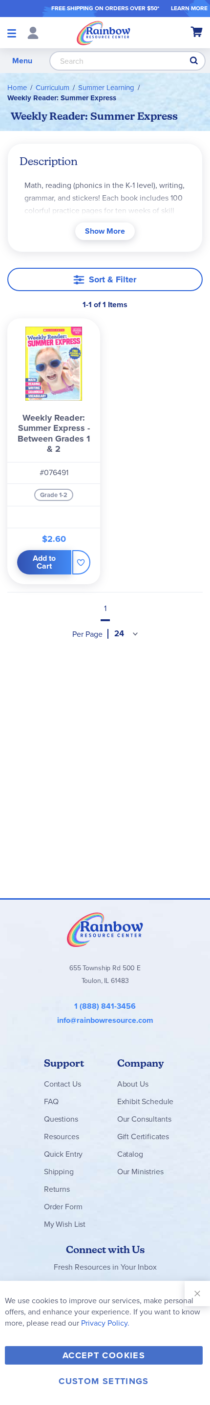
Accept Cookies (104, 1355)
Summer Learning (106, 87)
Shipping (59, 1171)
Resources (61, 1136)
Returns (57, 1189)
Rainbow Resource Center (105, 929)
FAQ (51, 1101)
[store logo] (103, 32)
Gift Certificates (143, 1136)
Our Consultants (144, 1119)
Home (17, 87)
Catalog (130, 1154)
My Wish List (64, 1224)
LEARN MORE (189, 8)
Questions (61, 1119)
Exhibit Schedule (145, 1101)
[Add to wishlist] (81, 562)
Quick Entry (63, 1154)
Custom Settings (103, 1381)
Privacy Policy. (105, 1323)
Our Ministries (140, 1171)
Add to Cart (44, 562)
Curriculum (52, 87)
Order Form (63, 1206)
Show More (105, 231)
